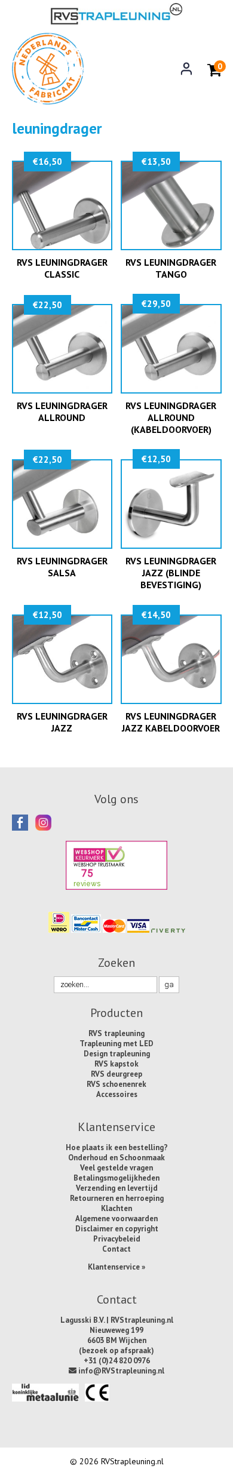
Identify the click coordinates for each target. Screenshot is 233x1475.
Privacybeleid (116, 1239)
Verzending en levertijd (117, 1188)
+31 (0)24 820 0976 (117, 1361)
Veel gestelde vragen (116, 1168)
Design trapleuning (117, 1054)
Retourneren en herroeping (117, 1198)
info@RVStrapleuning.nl (120, 1371)
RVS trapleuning (116, 1033)
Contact (116, 1249)
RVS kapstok (116, 1064)
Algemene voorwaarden (116, 1218)
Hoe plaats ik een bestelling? (117, 1147)
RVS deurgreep (116, 1074)
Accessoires (116, 1094)
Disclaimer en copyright (116, 1229)
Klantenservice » (116, 1267)
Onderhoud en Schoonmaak (116, 1158)
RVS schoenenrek (116, 1084)
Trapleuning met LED (116, 1043)
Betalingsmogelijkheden (116, 1178)
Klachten (116, 1208)
